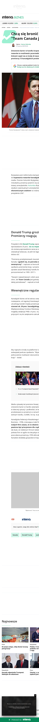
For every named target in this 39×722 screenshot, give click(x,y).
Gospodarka (15, 27)
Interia (3, 27)
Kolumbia (32, 185)
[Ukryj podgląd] (35, 695)
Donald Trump (27, 535)
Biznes (8, 27)
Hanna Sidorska (26, 44)
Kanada (15, 535)
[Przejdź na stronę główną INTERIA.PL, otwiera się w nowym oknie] (7, 17)
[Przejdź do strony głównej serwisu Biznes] (19, 17)
